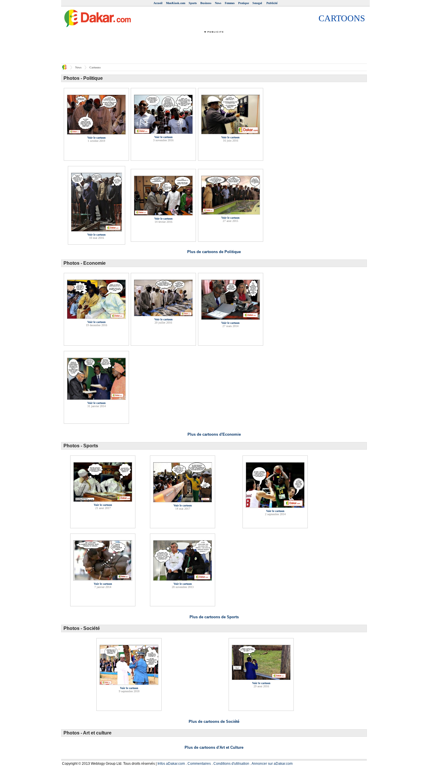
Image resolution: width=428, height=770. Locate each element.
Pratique (243, 3)
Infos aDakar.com (171, 764)
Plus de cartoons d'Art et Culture (214, 747)
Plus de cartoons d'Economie (214, 434)
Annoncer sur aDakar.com (272, 764)
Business (205, 3)
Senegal (257, 3)
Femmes (230, 3)
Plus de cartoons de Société (214, 721)
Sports (193, 3)
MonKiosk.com (175, 3)
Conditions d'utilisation (231, 764)
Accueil (157, 3)
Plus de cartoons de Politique (214, 252)
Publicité (271, 3)
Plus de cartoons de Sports (214, 617)
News (218, 3)
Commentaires (199, 764)
